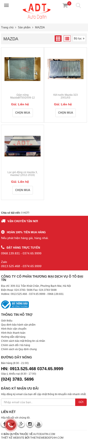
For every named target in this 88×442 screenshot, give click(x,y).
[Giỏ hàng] (65, 5)
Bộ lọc (78, 38)
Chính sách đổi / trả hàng (15, 345)
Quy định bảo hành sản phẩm (18, 324)
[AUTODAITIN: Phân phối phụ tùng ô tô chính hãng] (37, 11)
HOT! (26, 212)
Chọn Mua (22, 112)
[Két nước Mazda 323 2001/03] (65, 69)
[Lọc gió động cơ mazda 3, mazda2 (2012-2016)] (22, 146)
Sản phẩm (24, 27)
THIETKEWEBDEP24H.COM (46, 437)
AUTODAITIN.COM (44, 434)
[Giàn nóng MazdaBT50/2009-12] (22, 69)
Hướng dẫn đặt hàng (13, 336)
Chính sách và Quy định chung (19, 349)
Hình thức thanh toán (13, 332)
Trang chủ (7, 27)
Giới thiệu (6, 320)
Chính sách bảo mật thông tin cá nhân (23, 340)
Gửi (81, 402)
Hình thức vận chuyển (13, 328)
